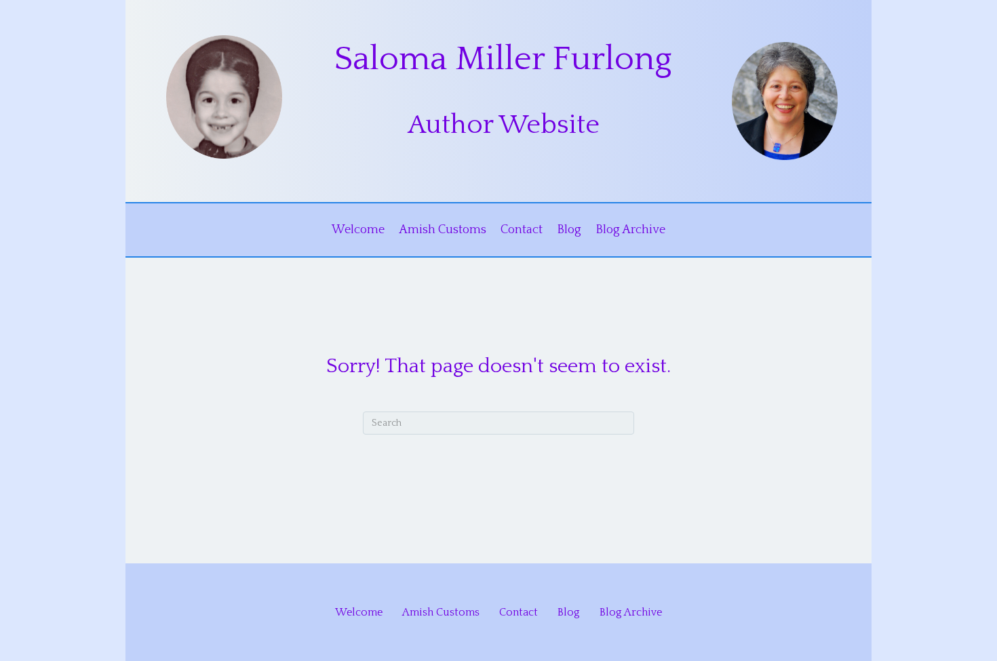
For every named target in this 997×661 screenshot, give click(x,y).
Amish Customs (442, 230)
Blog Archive (630, 230)
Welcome (358, 230)
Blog (569, 230)
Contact (522, 230)
